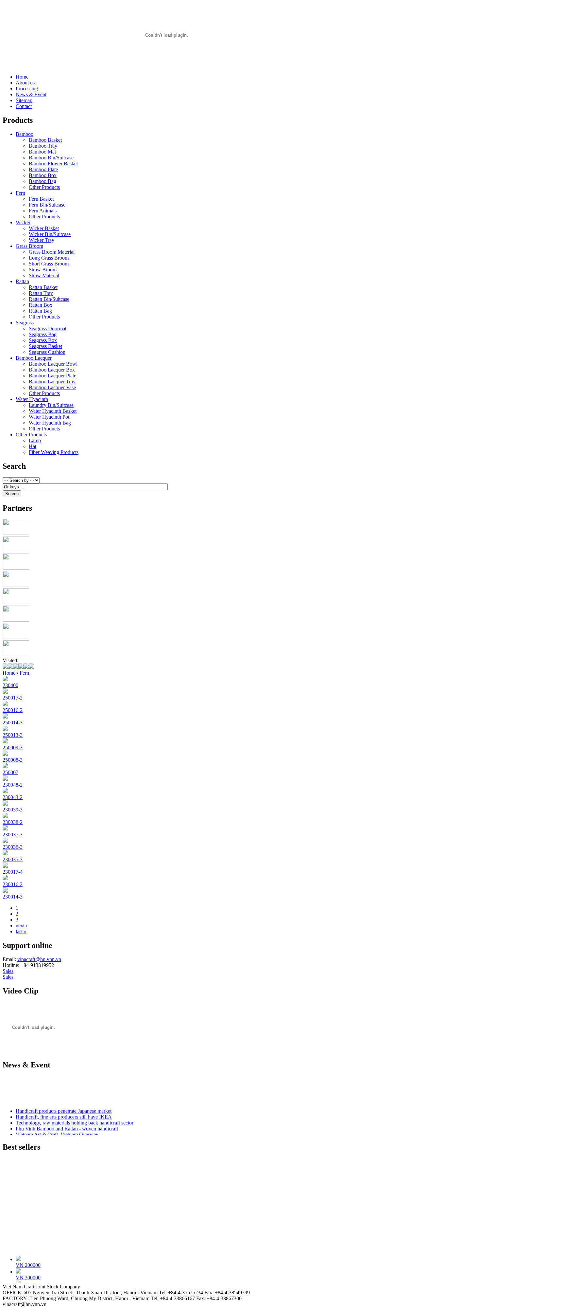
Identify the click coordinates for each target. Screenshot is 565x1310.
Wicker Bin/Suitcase (50, 234)
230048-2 (13, 785)
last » (21, 931)
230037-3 (13, 834)
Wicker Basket (44, 228)
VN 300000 (28, 1274)
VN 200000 (28, 1262)
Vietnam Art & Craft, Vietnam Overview (58, 1131)
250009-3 (13, 747)
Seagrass (25, 322)
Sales (8, 971)
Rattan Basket (43, 287)
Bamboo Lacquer (34, 358)
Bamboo (24, 134)
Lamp (35, 440)
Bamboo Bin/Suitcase (51, 157)
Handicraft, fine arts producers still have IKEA (64, 1113)
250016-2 (13, 710)
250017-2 (13, 697)
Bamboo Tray (43, 146)
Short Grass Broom (49, 263)
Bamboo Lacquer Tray (52, 381)
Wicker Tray (41, 240)
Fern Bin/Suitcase (47, 205)
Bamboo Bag (42, 181)
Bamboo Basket (45, 140)
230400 (10, 685)
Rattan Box (40, 305)
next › (21, 925)
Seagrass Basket (45, 346)
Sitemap (24, 100)
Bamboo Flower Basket (53, 163)
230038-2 (13, 822)
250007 (10, 772)
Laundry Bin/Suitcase (51, 405)
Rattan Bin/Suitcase (49, 299)
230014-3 (13, 897)
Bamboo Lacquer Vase (52, 387)
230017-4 (13, 872)
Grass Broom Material (52, 252)
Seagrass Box (43, 340)
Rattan (22, 281)
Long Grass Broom (49, 258)
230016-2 (13, 884)
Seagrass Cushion (47, 352)
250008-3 (13, 760)
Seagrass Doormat (47, 328)
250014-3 (13, 722)
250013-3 (13, 735)
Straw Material (44, 275)
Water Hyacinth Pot (49, 417)
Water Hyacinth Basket (53, 411)
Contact (24, 106)
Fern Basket (41, 199)
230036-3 (13, 847)
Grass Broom (29, 246)
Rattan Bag (40, 311)
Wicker (23, 222)
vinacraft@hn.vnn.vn (39, 959)
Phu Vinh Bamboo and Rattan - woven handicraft (67, 1125)
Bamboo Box (43, 175)
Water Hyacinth (32, 399)
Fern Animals (43, 210)
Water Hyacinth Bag (50, 423)
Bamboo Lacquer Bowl (53, 364)
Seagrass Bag (43, 334)
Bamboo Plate (43, 169)
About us (25, 82)
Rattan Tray (41, 293)
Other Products (44, 187)
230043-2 (13, 797)
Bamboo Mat (42, 152)
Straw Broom (43, 269)
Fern (20, 193)
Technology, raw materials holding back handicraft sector (74, 1119)
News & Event (31, 94)
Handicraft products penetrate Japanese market (63, 1107)
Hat (32, 446)
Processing (27, 88)
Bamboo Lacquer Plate (52, 375)
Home (22, 77)
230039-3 (13, 809)
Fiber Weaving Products (53, 452)
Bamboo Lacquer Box (52, 370)
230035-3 (13, 859)
